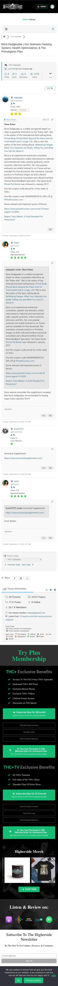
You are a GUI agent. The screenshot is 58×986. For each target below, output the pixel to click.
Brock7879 (19, 429)
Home (25, 19)
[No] (53, 976)
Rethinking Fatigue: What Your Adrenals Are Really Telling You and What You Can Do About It (28, 147)
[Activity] (14, 104)
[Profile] (12, 104)
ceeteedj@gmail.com (36, 613)
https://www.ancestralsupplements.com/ (23, 458)
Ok (18, 980)
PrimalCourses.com (13, 199)
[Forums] (4, 37)
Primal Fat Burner (12, 184)
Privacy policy (33, 980)
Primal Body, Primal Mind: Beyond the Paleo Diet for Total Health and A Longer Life (26, 286)
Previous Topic (13, 565)
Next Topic (27, 565)
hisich (20, 69)
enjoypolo (18, 97)
